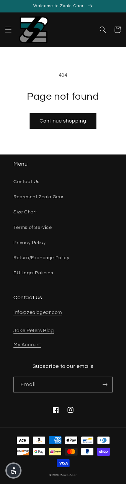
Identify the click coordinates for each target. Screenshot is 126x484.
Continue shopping (63, 121)
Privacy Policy (29, 242)
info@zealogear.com (37, 312)
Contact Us (26, 181)
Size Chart (25, 212)
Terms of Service (32, 227)
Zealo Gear (68, 475)
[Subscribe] (104, 384)
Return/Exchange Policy (41, 257)
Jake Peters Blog (33, 330)
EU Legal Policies (33, 273)
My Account (27, 344)
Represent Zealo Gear (38, 197)
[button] (8, 29)
